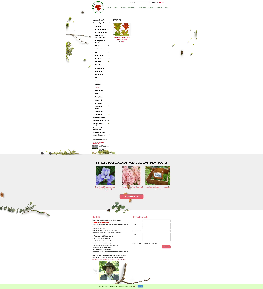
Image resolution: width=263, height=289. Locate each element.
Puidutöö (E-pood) (99, 135)
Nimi (134, 221)
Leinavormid (99, 100)
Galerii (167, 7)
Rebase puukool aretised (101, 121)
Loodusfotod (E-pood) (98, 124)
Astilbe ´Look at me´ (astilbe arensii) (131, 187)
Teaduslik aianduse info (128, 7)
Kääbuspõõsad (99, 111)
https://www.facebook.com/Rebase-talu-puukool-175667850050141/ (108, 259)
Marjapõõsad (99, 97)
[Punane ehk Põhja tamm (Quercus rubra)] (122, 29)
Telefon (134, 227)
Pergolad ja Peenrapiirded (98, 142)
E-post (134, 224)
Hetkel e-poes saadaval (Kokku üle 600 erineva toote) (131, 162)
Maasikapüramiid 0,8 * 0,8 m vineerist (158, 187)
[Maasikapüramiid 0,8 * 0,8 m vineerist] (157, 175)
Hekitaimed (98, 115)
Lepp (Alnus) (99, 90)
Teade (134, 234)
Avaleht (108, 7)
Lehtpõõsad (98, 103)
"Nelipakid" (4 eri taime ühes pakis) (100, 36)
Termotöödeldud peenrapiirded (98, 128)
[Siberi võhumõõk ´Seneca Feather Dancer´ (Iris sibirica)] (105, 175)
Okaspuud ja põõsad (98, 107)
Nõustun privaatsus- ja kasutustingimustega (145, 243)
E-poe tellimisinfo (99, 20)
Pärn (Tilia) (98, 65)
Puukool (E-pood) (98, 23)
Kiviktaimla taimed (101, 32)
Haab (97, 94)
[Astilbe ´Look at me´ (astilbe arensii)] (131, 175)
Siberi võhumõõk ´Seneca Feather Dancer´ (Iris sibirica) (105, 188)
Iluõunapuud (99, 71)
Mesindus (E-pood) (99, 132)
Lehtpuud (98, 58)
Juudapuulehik (99, 68)
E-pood (115, 7)
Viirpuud (98, 84)
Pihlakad (98, 62)
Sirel (96, 52)
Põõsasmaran (99, 55)
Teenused (98, 26)
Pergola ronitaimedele (102, 29)
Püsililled (97, 46)
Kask (96, 78)
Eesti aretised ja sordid (146, 7)
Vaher (97, 81)
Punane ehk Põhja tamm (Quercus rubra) (122, 38)
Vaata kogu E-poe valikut (131, 196)
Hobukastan (99, 74)
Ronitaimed (98, 49)
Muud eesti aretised (99, 118)
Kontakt (159, 7)
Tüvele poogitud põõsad (100, 41)
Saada (166, 247)
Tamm (97, 87)
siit (135, 286)
